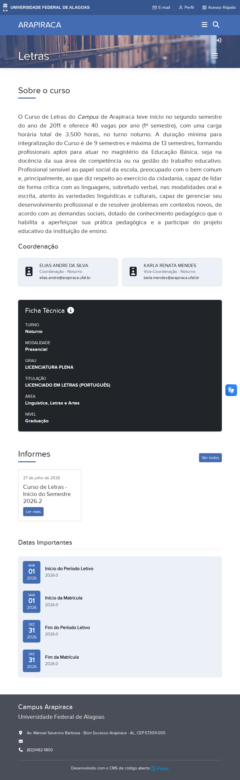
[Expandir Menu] (204, 25)
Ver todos (210, 457)
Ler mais (33, 511)
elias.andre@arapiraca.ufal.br (65, 277)
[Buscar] (216, 25)
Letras (33, 56)
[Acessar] (218, 41)
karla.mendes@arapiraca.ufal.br (171, 277)
